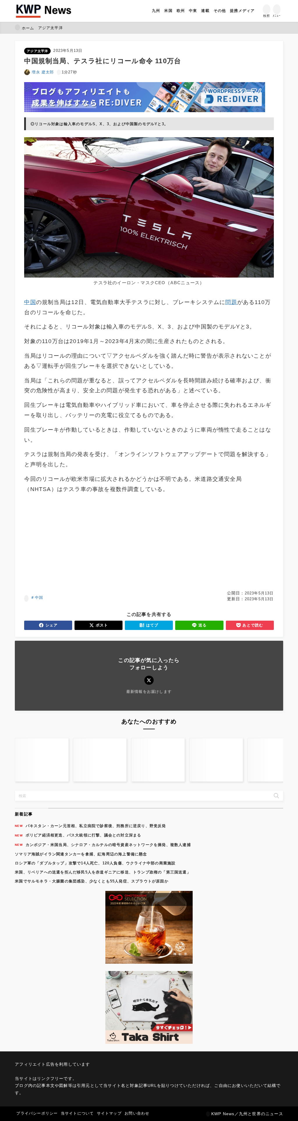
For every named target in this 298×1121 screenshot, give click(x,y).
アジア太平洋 (37, 51)
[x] (148, 680)
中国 (39, 597)
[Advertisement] (85, 542)
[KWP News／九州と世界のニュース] (43, 11)
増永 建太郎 (43, 72)
